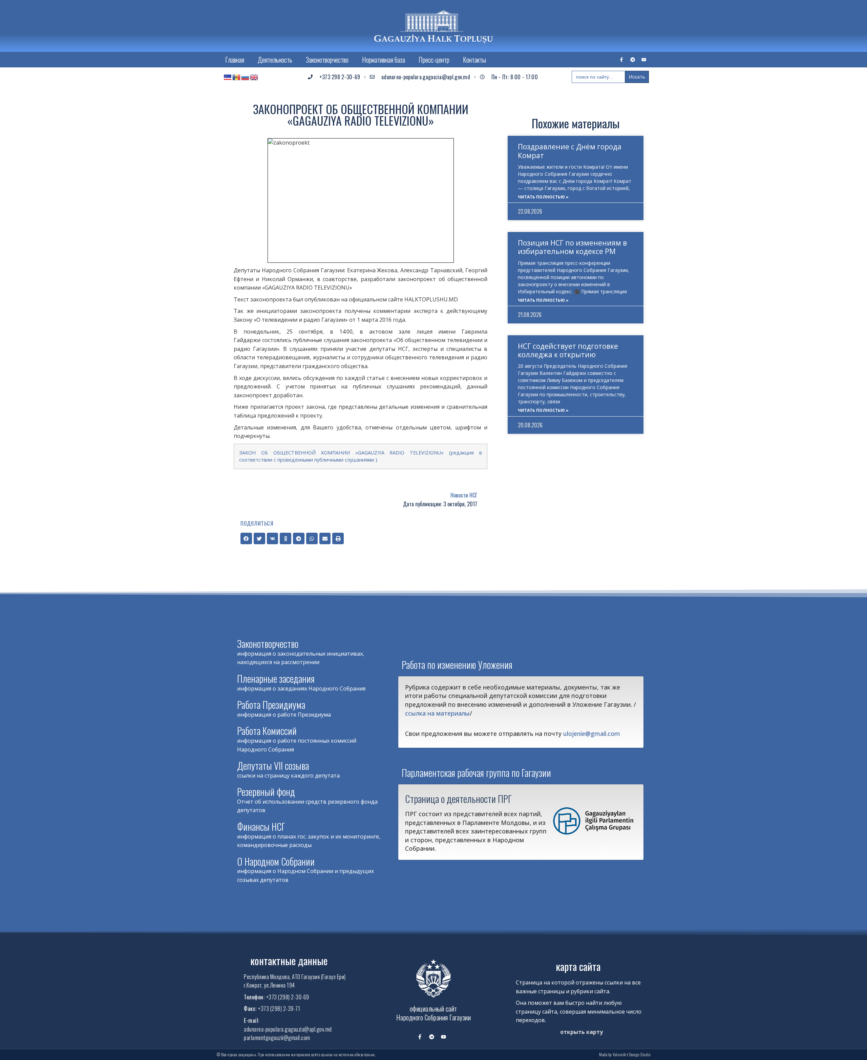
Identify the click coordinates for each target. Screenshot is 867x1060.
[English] (254, 77)
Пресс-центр (434, 60)
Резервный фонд (266, 792)
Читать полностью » (543, 197)
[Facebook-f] (621, 59)
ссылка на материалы (437, 713)
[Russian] (245, 77)
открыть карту (581, 1032)
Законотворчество (327, 60)
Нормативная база (383, 60)
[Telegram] (632, 59)
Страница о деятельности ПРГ (458, 798)
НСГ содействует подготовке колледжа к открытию (568, 350)
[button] (246, 538)
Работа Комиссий (267, 731)
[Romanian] (236, 77)
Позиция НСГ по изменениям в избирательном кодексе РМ (572, 247)
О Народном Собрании (276, 861)
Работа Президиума (271, 705)
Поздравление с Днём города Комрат (569, 151)
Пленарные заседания (276, 678)
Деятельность (275, 60)
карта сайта (578, 966)
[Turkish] (228, 77)
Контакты (474, 60)
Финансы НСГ (261, 826)
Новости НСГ (463, 495)
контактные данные (288, 960)
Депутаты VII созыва (273, 765)
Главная (234, 60)
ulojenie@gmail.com (591, 733)
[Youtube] (644, 59)
